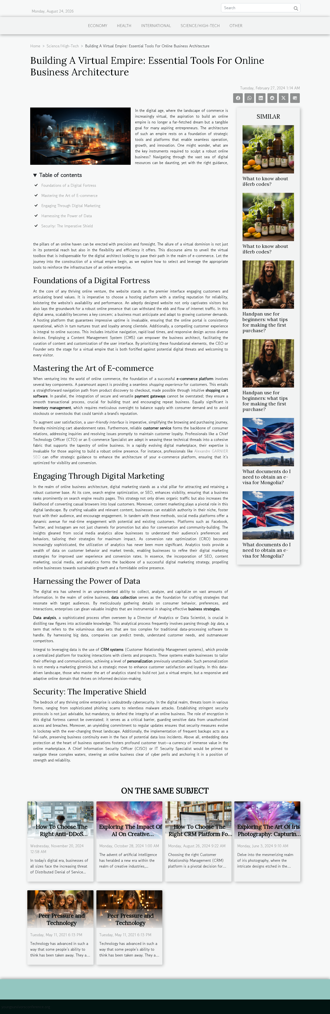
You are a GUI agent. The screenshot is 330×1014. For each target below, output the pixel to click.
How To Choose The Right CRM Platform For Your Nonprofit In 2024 (199, 834)
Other (236, 26)
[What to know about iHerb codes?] (268, 148)
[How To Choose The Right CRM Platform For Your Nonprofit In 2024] (198, 819)
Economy (97, 26)
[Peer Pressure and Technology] (60, 909)
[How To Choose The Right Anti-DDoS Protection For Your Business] (60, 819)
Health (124, 26)
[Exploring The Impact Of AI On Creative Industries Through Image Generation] (129, 819)
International (156, 26)
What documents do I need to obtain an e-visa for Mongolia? (267, 476)
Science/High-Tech (200, 26)
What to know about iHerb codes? (265, 181)
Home (35, 46)
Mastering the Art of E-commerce (69, 195)
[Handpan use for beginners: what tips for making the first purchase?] (268, 284)
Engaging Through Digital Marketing (70, 206)
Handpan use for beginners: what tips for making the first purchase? (265, 322)
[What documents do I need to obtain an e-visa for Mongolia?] (268, 442)
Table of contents (60, 175)
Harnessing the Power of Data (66, 216)
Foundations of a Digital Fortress (68, 185)
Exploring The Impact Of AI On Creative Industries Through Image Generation (130, 837)
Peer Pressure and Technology (61, 919)
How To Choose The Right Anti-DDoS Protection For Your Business (61, 837)
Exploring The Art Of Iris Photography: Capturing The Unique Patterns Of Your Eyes (268, 837)
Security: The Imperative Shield (67, 226)
